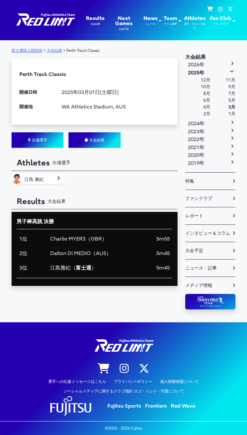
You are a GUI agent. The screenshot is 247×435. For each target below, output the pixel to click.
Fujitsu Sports (124, 406)
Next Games (124, 23)
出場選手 (39, 140)
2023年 (196, 132)
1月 (231, 114)
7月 (231, 93)
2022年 (196, 139)
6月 (206, 100)
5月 (231, 100)
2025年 (196, 73)
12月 (205, 80)
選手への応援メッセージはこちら (77, 381)
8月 (206, 93)
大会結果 (96, 140)
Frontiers (156, 406)
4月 (206, 107)
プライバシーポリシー (133, 381)
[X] (230, 9)
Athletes (195, 22)
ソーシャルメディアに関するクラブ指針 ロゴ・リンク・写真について (123, 391)
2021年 (196, 147)
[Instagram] (220, 9)
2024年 (196, 124)
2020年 (196, 155)
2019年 (196, 163)
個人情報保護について (179, 381)
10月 (205, 87)
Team (170, 20)
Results (95, 20)
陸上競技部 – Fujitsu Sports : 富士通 (45, 19)
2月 (206, 114)
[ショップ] (210, 9)
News (150, 20)
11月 (230, 80)
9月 (231, 87)
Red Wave (183, 406)
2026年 (196, 65)
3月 (231, 107)
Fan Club (220, 20)
